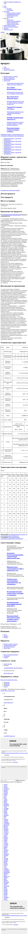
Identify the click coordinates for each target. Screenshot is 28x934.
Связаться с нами (8, 29)
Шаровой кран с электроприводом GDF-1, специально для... (15, 568)
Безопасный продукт (12, 15)
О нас (5, 7)
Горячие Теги (4, 690)
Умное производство (12, 22)
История (9, 8)
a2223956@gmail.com (9, 736)
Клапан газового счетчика (14, 13)
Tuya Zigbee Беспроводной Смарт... (14, 88)
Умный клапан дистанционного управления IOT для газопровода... (14, 581)
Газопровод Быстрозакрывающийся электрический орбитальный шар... (15, 555)
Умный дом (10, 19)
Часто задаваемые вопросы (11, 26)
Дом (5, 6)
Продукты (6, 11)
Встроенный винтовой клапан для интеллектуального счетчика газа (14, 535)
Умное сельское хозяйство (14, 21)
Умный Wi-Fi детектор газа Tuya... (14, 108)
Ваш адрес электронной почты (9, 679)
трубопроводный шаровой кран (11, 214)
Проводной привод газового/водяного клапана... (13, 129)
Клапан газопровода (9, 70)
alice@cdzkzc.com (8, 673)
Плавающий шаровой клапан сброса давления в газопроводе (15, 593)
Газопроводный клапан (13, 14)
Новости (6, 28)
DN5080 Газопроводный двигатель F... (15, 118)
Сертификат (10, 10)
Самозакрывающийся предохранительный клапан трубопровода (12, 538)
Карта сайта (11, 690)
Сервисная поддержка (9, 25)
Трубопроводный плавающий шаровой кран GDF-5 (14, 604)
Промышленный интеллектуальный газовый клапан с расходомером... (13, 618)
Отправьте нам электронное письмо (10, 190)
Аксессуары (10, 17)
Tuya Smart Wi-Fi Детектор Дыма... (13, 97)
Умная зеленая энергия (13, 24)
